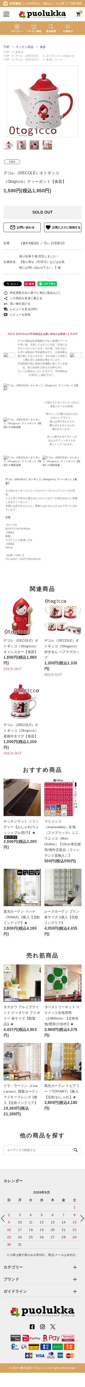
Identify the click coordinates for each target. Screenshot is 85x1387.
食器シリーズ (54, 59)
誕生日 (19, 52)
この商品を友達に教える (23, 298)
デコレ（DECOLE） (27, 55)
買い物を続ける (17, 303)
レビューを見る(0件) (20, 309)
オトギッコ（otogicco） (61, 55)
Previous (4, 1218)
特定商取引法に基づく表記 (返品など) (32, 292)
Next (80, 1218)
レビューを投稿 (17, 314)
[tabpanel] (42, 101)
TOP (6, 52)
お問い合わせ (22, 227)
